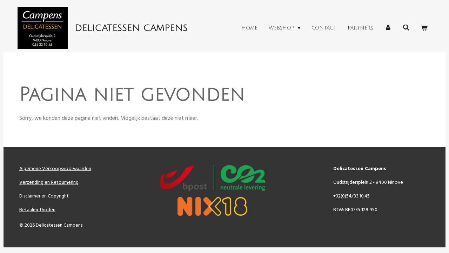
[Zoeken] (406, 27)
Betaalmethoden (37, 210)
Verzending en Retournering (49, 183)
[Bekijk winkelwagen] (424, 27)
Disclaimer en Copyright (44, 196)
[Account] (388, 27)
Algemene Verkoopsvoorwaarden (55, 169)
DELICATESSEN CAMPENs (131, 28)
